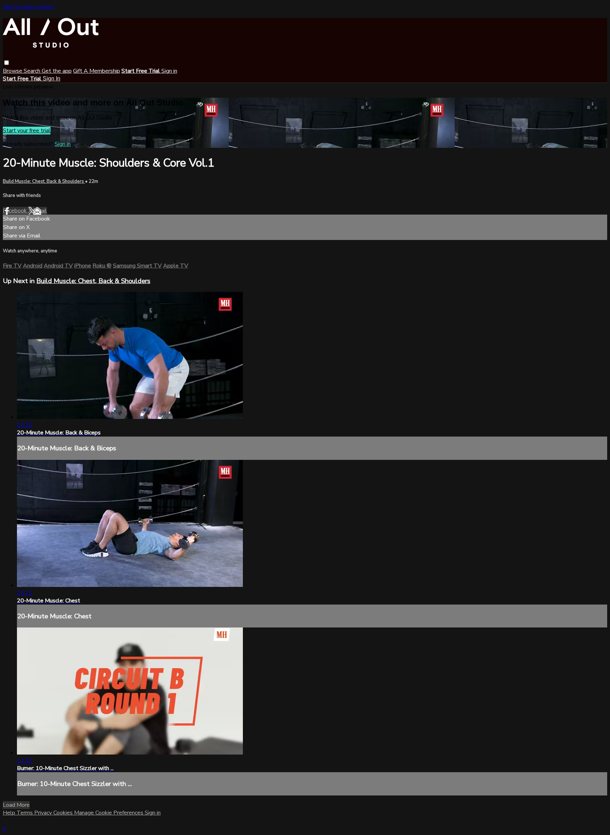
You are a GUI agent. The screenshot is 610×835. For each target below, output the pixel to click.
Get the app (57, 71)
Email (40, 211)
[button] (6, 62)
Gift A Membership (96, 71)
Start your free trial (26, 130)
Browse (13, 71)
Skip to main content (28, 7)
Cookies (63, 813)
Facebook (15, 211)
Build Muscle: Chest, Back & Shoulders (44, 181)
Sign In (51, 79)
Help (10, 813)
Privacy (43, 813)
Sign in (169, 71)
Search (33, 71)
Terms (25, 813)
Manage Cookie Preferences (109, 813)
